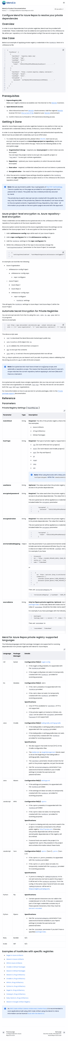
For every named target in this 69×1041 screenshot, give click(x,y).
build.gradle (45, 723)
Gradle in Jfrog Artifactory (15, 979)
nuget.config (45, 662)
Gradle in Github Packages (15, 967)
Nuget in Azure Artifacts (14, 955)
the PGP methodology (54, 187)
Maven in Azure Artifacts (15, 959)
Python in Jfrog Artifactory (15, 986)
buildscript (35, 752)
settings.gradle (55, 723)
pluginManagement (48, 752)
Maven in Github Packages (15, 971)
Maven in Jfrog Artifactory (15, 975)
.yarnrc (55, 851)
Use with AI (59, 9)
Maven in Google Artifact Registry (18, 1002)
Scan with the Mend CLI (36, 1013)
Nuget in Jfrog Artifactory (15, 990)
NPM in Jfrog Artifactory (14, 982)
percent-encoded (35, 908)
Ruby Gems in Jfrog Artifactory (17, 998)
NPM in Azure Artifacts (14, 963)
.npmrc (43, 802)
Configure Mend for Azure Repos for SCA (22, 10)
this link (42, 139)
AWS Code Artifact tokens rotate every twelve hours (28, 1009)
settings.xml (45, 781)
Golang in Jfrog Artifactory (15, 994)
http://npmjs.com (46, 829)
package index (34, 605)
